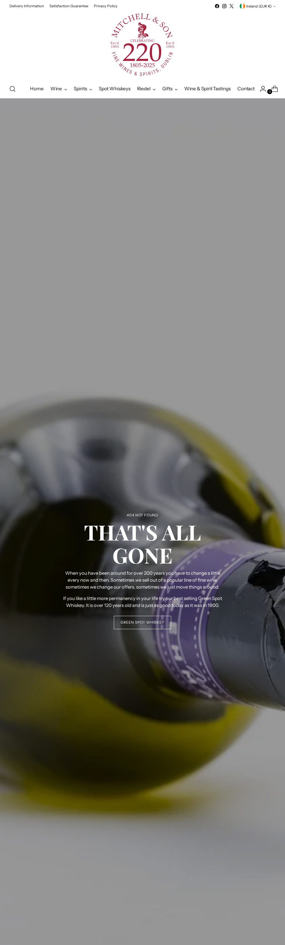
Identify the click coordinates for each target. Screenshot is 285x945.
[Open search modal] (12, 88)
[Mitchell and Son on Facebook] (217, 6)
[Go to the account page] (260, 88)
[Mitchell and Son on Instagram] (224, 6)
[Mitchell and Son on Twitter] (231, 6)
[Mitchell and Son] (142, 44)
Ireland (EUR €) (259, 6)
